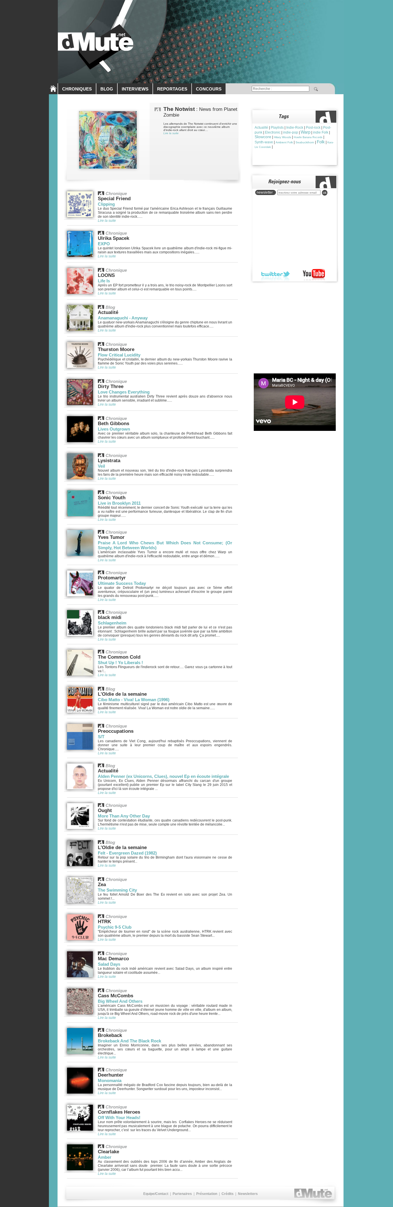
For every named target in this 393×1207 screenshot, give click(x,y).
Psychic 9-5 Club (114, 927)
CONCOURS (209, 88)
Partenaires (182, 1194)
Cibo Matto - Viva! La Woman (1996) (133, 699)
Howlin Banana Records (308, 137)
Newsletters (248, 1194)
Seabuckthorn (304, 142)
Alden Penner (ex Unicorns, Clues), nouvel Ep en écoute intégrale (163, 776)
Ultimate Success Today (122, 583)
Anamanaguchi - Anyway (123, 317)
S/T (101, 736)
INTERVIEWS (135, 88)
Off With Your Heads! (119, 1117)
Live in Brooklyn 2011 (119, 503)
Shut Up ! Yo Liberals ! (120, 662)
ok (325, 193)
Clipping (106, 204)
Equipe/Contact (155, 1194)
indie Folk (320, 132)
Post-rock (313, 128)
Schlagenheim (112, 622)
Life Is (104, 280)
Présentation (206, 1194)
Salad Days (109, 964)
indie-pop (290, 132)
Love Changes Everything (124, 392)
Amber (104, 1157)
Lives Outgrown (114, 429)
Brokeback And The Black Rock (129, 1040)
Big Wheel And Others (120, 1001)
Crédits (228, 1194)
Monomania (109, 1080)
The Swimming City (117, 890)
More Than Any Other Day (124, 815)
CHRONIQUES (77, 88)
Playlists (277, 128)
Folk (321, 141)
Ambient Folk (284, 142)
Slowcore (263, 136)
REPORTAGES (172, 88)
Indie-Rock (294, 128)
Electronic (273, 132)
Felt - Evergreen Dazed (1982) (127, 853)
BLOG (106, 88)
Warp (305, 132)
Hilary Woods (282, 137)
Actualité (261, 128)
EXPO (104, 243)
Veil (101, 466)
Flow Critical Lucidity (119, 354)
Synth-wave (264, 142)
